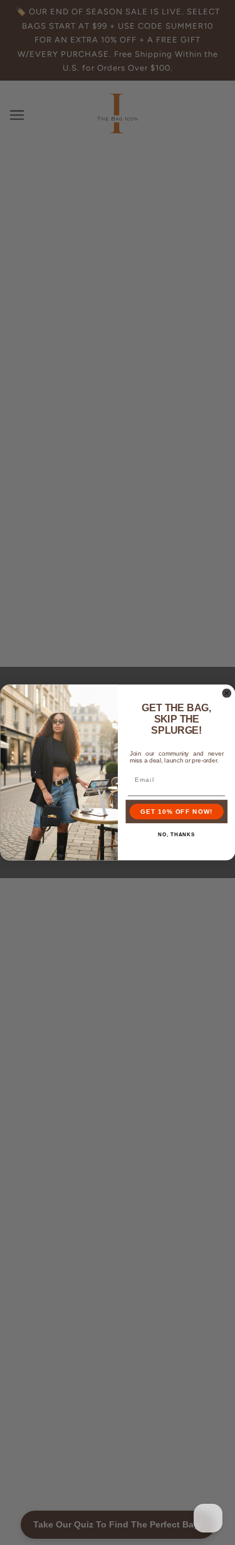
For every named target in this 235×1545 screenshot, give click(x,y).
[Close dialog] (226, 693)
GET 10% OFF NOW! (176, 811)
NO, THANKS (176, 835)
